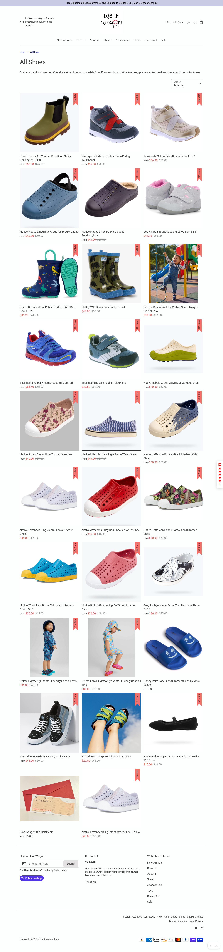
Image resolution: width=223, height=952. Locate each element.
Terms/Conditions (178, 921)
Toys (137, 39)
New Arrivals (64, 39)
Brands (81, 39)
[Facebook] (196, 928)
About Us (137, 916)
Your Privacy (196, 921)
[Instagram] (202, 928)
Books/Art (151, 39)
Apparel (94, 39)
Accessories (123, 39)
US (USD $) (173, 22)
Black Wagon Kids (49, 939)
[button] (220, 474)
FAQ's (159, 916)
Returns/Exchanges (174, 916)
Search (127, 916)
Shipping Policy (194, 916)
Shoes (107, 39)
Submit (71, 863)
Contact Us (149, 916)
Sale (163, 39)
